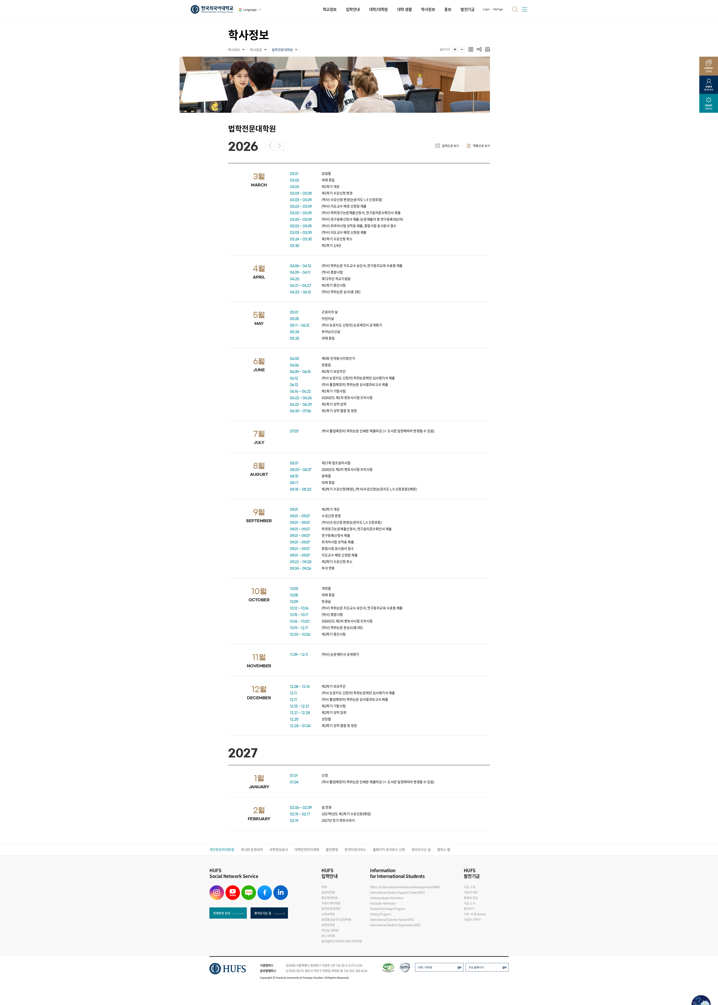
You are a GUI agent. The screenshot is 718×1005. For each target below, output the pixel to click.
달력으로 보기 (450, 145)
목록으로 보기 (481, 145)
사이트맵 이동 (524, 9)
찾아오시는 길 (421, 849)
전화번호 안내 (221, 913)
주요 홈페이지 (476, 967)
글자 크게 (455, 49)
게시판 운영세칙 (252, 849)
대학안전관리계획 (306, 849)
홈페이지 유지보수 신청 (389, 849)
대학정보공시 (278, 849)
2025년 (270, 145)
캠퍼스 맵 (443, 849)
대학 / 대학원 (425, 967)
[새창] (216, 887)
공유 (479, 49)
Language (250, 9)
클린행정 (332, 849)
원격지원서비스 (355, 849)
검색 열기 (515, 9)
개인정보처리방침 (221, 849)
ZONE (709, 70)
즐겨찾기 (471, 49)
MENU (708, 107)
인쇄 (486, 49)
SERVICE (709, 88)
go (459, 967)
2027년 (279, 145)
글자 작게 (462, 49)
